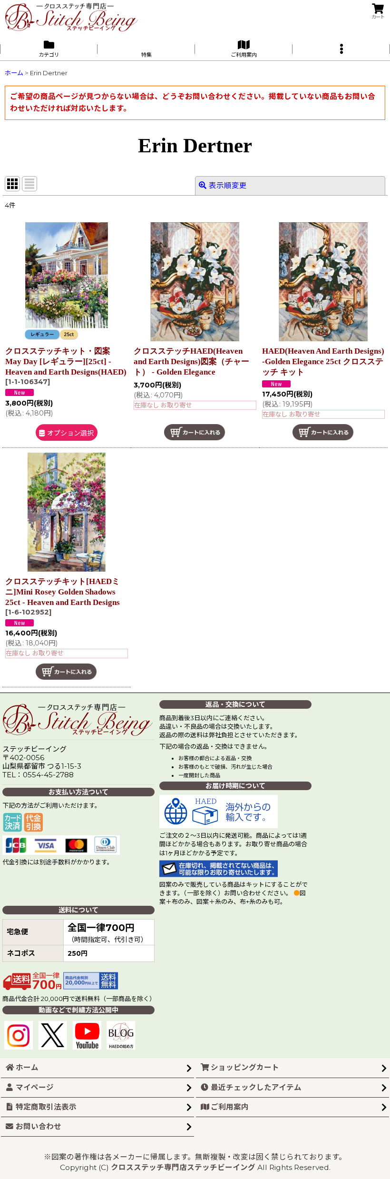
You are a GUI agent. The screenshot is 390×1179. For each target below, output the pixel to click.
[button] (341, 48)
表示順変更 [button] (228, 185)
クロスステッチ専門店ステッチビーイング (183, 1167)
